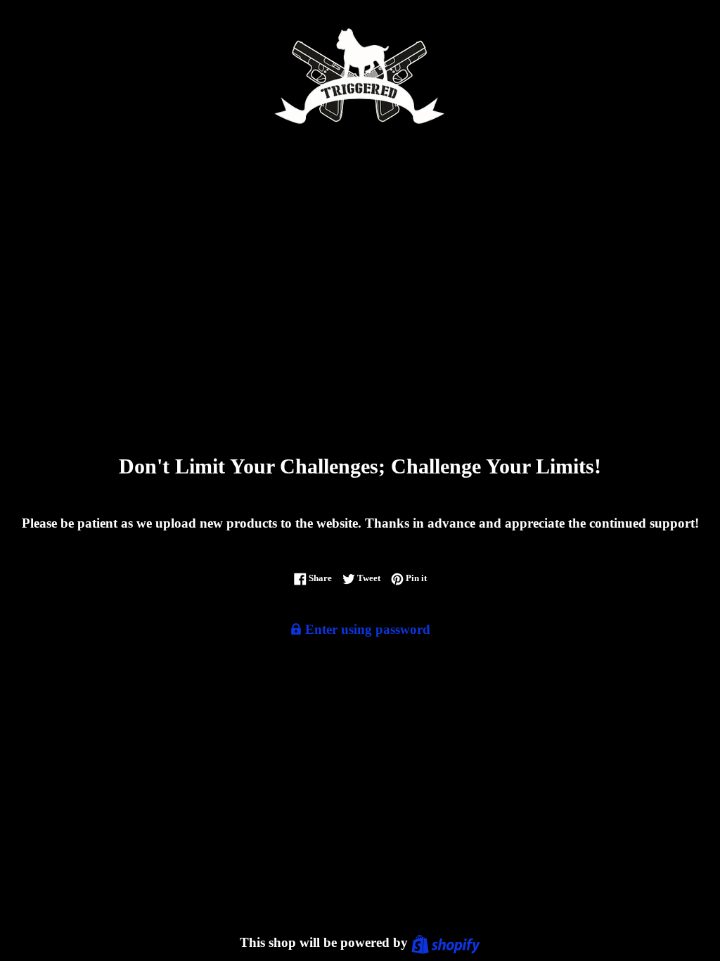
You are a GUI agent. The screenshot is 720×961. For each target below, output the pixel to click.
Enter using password (366, 629)
